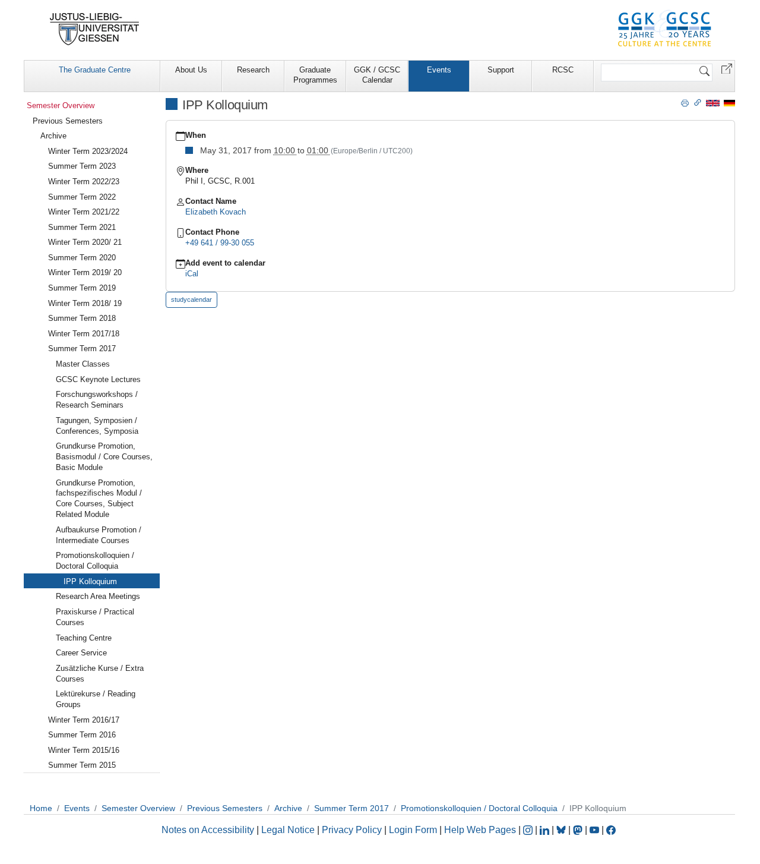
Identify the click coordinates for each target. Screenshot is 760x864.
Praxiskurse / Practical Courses (95, 617)
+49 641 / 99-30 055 (219, 242)
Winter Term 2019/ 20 (85, 272)
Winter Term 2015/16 (83, 750)
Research (253, 69)
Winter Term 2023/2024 (88, 151)
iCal (191, 273)
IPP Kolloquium (90, 581)
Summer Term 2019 (82, 287)
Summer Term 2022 (82, 197)
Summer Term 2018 (82, 318)
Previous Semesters (68, 120)
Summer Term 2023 (82, 166)
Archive (53, 135)
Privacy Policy (352, 830)
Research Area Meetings (98, 596)
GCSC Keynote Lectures (98, 379)
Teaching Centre (84, 637)
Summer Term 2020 (82, 257)
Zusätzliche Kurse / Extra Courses (100, 673)
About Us (191, 69)
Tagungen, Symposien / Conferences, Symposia (97, 426)
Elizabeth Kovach (215, 211)
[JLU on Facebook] (611, 830)
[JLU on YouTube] (595, 830)
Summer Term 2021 (82, 227)
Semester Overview (60, 105)
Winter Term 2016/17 (83, 719)
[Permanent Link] (697, 102)
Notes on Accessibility (209, 830)
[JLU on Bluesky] (562, 830)
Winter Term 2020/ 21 (85, 242)
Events (439, 69)
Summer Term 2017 (82, 348)
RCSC (563, 69)
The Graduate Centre (95, 69)
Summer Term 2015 (82, 765)
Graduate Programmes (315, 74)
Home (41, 808)
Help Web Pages (480, 830)
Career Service (81, 652)
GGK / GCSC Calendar (377, 74)
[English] (713, 102)
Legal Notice (288, 830)
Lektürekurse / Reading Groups (95, 699)
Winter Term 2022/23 (83, 181)
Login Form (413, 830)
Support (500, 69)
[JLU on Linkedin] (546, 830)
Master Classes (83, 364)
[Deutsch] (729, 102)
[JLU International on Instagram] (529, 830)
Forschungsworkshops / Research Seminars (97, 399)
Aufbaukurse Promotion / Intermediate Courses (98, 535)
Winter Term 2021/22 (83, 211)
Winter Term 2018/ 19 (85, 303)
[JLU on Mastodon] (579, 830)
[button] (726, 68)
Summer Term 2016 (82, 734)
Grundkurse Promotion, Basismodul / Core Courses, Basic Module (104, 457)
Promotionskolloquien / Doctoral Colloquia (95, 560)
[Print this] (685, 102)
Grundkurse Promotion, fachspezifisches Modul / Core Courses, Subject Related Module (99, 498)
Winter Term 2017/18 (83, 333)
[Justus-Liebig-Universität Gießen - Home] (95, 29)
